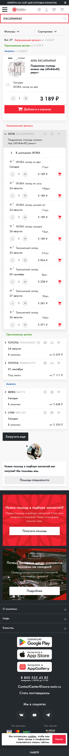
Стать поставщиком (34, 693)
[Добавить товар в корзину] (60, 174)
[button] (34, 139)
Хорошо (59, 739)
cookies (32, 736)
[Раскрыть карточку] (5, 342)
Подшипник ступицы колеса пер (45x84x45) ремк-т (45, 69)
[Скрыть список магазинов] (5, 133)
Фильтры (9, 31)
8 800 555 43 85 (34, 677)
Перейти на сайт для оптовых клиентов (32, 2)
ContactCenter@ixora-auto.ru (39, 686)
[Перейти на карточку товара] (16, 67)
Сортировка (45, 31)
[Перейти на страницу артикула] (51, 133)
